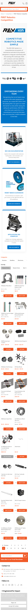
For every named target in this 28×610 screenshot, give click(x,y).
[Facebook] (9, 585)
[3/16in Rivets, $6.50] (21, 439)
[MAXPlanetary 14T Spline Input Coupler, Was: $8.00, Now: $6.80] (21, 520)
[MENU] (2, 3)
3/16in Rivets (17, 446)
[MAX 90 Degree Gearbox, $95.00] (21, 493)
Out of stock (7, 456)
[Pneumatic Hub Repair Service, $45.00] (7, 383)
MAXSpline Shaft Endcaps (7, 367)
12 (18, 548)
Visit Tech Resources (14, 162)
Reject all (13, 602)
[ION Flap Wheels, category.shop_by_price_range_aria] (21, 359)
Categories (4, 257)
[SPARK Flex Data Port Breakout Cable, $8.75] (21, 278)
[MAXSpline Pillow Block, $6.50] (7, 278)
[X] (15, 585)
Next (23, 548)
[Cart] (26, 3)
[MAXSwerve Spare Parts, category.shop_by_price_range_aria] (7, 411)
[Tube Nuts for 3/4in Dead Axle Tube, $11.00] (7, 466)
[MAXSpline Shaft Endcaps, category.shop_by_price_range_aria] (7, 359)
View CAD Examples (14, 247)
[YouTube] (3, 585)
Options (8, 349)
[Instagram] (6, 585)
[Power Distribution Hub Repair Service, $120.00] (21, 383)
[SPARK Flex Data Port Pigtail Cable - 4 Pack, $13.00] (7, 306)
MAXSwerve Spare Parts (6, 419)
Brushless (12, 260)
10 (11, 548)
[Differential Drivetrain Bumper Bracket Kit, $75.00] (21, 306)
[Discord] (21, 585)
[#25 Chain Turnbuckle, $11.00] (21, 466)
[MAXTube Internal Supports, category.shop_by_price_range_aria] (21, 333)
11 (14, 548)
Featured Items (6, 268)
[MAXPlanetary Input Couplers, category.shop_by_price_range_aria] (7, 333)
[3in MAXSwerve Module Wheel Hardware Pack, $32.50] (7, 520)
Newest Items (16, 268)
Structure (4, 260)
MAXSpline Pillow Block (6, 285)
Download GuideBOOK (14, 203)
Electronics (20, 260)
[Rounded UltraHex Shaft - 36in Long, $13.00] (7, 493)
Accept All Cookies (14, 606)
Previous (6, 545)
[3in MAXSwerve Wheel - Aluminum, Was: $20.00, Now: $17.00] (21, 411)
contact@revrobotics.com (9, 576)
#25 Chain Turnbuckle (19, 474)
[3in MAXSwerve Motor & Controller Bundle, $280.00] (7, 439)
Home (2, 14)
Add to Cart (8, 295)
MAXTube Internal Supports (21, 341)
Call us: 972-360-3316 (8, 573)
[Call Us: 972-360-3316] (24, 3)
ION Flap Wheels (18, 367)
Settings (13, 599)
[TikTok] (18, 585)
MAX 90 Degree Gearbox (20, 500)
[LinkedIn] (12, 585)
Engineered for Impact (11, 591)
